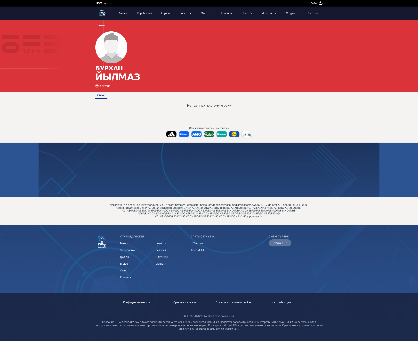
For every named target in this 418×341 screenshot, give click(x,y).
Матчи (124, 243)
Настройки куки (281, 302)
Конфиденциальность (136, 302)
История (160, 250)
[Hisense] (221, 134)
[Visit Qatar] (246, 134)
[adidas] (171, 134)
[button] (185, 13)
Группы (124, 257)
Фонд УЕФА (197, 250)
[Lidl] (234, 134)
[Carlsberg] (209, 134)
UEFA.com (197, 243)
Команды (125, 277)
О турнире (161, 257)
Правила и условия (185, 302)
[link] (123, 13)
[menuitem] (123, 13)
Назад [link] (102, 25)
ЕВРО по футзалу (102, 13)
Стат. (123, 270)
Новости (160, 243)
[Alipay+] (184, 134)
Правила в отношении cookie (233, 302)
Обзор (101, 95)
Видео (124, 263)
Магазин (160, 263)
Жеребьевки (128, 250)
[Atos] (196, 134)
